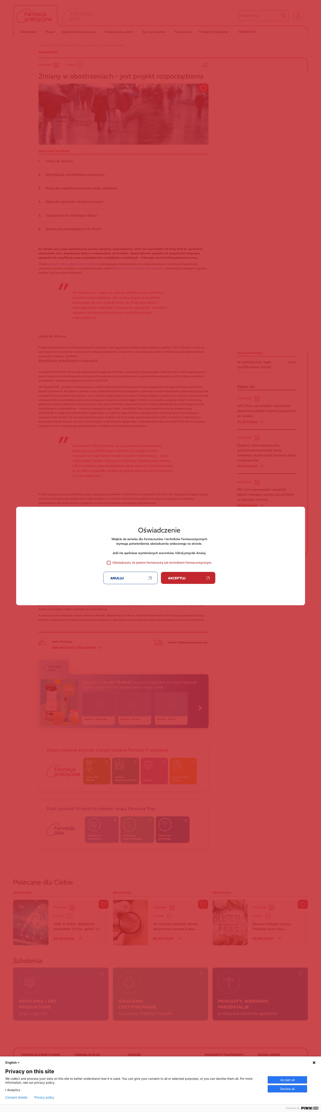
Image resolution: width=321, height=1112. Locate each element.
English (11, 1062)
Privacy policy (44, 1097)
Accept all (287, 1080)
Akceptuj (177, 578)
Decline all (287, 1089)
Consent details (16, 1097)
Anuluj (117, 578)
